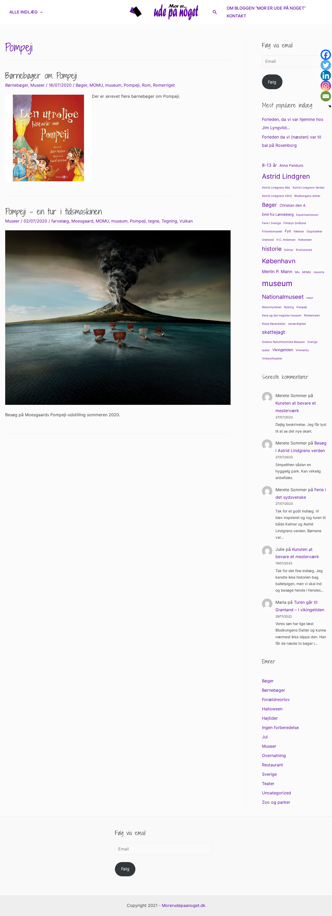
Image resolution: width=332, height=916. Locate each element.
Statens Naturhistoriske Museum (283, 342)
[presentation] (40, 12)
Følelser (299, 231)
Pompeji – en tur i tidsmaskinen (53, 211)
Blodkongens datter (307, 196)
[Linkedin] (326, 75)
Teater (268, 783)
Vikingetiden (282, 350)
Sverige (312, 342)
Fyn (288, 231)
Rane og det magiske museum (281, 315)
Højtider (270, 718)
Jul (265, 736)
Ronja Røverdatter (274, 323)
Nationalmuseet (283, 296)
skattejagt (273, 332)
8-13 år (269, 165)
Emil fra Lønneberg (278, 214)
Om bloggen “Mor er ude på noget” (266, 8)
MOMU (96, 85)
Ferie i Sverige (271, 223)
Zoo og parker (276, 802)
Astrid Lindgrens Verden (308, 187)
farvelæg (60, 221)
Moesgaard (82, 221)
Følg (272, 82)
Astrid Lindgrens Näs (276, 187)
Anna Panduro (291, 165)
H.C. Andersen (285, 239)
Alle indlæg (23, 12)
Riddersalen (312, 315)
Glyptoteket (314, 231)
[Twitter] (326, 65)
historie (272, 248)
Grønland (268, 239)
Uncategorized (276, 792)
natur (309, 298)
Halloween (305, 239)
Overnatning (274, 755)
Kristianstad (304, 250)
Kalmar (288, 250)
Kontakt (236, 15)
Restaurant (272, 764)
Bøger (81, 85)
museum (113, 85)
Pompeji (132, 85)
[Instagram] (326, 86)
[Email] (326, 96)
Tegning (169, 221)
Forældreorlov (276, 699)
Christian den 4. (293, 205)
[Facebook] (326, 55)
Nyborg (289, 307)
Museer (37, 85)
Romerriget (164, 85)
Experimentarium (307, 215)
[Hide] (330, 106)
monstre (319, 272)
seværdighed (297, 323)
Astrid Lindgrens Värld (277, 196)
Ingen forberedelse (280, 727)
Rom (146, 85)
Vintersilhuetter (272, 358)
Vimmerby (302, 350)
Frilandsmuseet (272, 231)
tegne (153, 221)
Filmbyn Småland (294, 223)
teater (266, 350)
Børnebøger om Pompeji (41, 75)
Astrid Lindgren (286, 176)
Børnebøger (16, 85)
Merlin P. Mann (277, 271)
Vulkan (186, 221)
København (278, 261)
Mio (297, 272)
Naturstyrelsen (271, 307)
